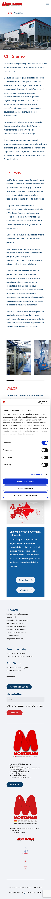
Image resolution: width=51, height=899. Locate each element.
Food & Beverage (14, 671)
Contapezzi (11, 617)
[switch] (45, 450)
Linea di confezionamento (17, 620)
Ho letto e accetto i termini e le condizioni (26, 706)
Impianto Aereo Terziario (16, 629)
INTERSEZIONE (36, 893)
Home (9, 13)
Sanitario (10, 674)
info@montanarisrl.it (21, 772)
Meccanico (11, 677)
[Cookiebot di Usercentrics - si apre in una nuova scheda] (38, 402)
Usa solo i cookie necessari (25, 495)
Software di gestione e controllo (20, 656)
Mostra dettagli (37, 474)
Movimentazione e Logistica (18, 667)
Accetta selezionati (25, 488)
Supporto (14, 784)
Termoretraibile (13, 636)
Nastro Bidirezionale (15, 623)
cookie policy (36, 887)
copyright (13, 887)
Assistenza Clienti (19, 687)
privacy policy (24, 887)
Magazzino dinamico (15, 639)
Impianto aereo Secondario (17, 614)
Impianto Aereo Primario (16, 626)
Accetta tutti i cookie (25, 482)
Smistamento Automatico (17, 632)
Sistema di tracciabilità (16, 653)
